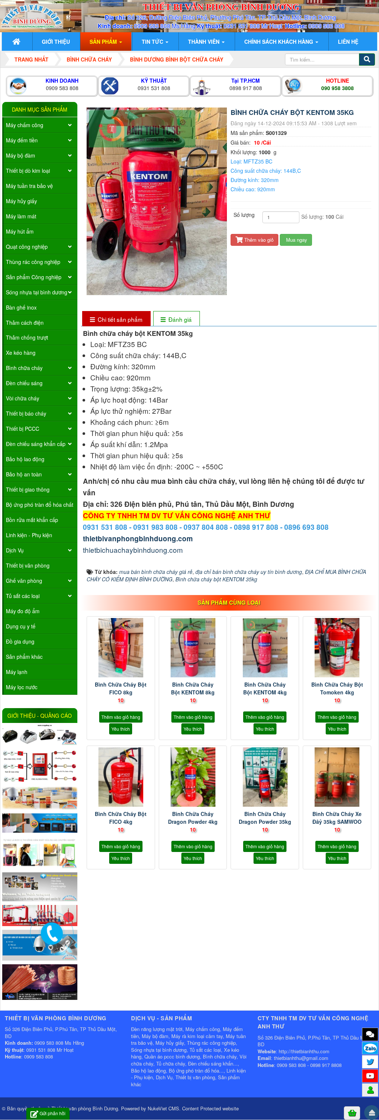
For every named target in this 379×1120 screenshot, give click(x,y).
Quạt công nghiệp (27, 246)
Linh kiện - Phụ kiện (29, 535)
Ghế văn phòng (24, 580)
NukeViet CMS (163, 1108)
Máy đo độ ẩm (23, 611)
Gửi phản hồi (53, 1113)
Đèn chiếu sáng (24, 383)
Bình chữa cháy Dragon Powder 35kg (265, 817)
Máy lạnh (16, 671)
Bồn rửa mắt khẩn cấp (32, 519)
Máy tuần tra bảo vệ (29, 185)
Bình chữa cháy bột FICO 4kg (121, 817)
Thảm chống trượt (27, 337)
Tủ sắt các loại (23, 595)
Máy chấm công (24, 125)
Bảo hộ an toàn (24, 474)
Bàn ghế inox (21, 307)
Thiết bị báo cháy (26, 413)
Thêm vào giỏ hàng (120, 717)
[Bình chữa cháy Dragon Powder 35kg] (264, 777)
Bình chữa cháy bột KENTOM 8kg (193, 688)
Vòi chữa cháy (22, 398)
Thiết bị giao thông (28, 489)
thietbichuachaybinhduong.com (133, 550)
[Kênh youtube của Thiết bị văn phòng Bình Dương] (370, 1075)
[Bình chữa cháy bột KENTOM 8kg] (193, 647)
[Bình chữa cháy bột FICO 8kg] (120, 647)
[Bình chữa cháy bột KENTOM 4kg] (264, 647)
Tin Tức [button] (153, 41)
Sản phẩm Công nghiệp (33, 277)
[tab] (116, 319)
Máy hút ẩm (20, 231)
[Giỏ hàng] (352, 1112)
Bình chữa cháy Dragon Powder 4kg (193, 817)
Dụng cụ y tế (21, 626)
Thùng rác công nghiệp (33, 261)
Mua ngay (296, 239)
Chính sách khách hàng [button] (279, 41)
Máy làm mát (21, 216)
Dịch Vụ (15, 550)
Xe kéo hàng (21, 352)
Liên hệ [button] (348, 41)
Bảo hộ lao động (25, 459)
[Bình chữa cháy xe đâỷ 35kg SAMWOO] (337, 777)
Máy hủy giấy (21, 201)
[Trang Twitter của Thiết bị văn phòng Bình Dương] (370, 1061)
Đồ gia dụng (20, 641)
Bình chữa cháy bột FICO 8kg (121, 688)
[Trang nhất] (17, 41)
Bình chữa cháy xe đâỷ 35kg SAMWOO (337, 817)
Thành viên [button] (204, 41)
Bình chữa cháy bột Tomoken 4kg (337, 688)
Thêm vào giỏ (258, 239)
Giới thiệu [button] (56, 41)
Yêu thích (120, 729)
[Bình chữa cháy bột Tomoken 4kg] (337, 647)
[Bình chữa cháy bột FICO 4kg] (120, 777)
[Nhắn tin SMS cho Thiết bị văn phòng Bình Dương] (370, 1034)
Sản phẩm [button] (104, 41)
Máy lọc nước (21, 687)
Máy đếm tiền (22, 140)
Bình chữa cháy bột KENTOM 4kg (265, 688)
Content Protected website (210, 1108)
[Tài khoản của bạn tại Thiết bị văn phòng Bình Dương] (370, 1089)
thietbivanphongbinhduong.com (138, 538)
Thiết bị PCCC (22, 428)
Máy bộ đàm (20, 155)
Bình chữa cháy (24, 367)
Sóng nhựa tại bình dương (36, 292)
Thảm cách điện (25, 322)
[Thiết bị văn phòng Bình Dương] (32, 15)
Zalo (370, 1048)
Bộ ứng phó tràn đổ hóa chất (39, 504)
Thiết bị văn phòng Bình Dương (84, 1108)
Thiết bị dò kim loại (28, 170)
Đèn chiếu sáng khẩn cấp (36, 443)
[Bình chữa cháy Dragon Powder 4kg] (193, 777)
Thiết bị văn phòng (28, 565)
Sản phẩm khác (24, 656)
